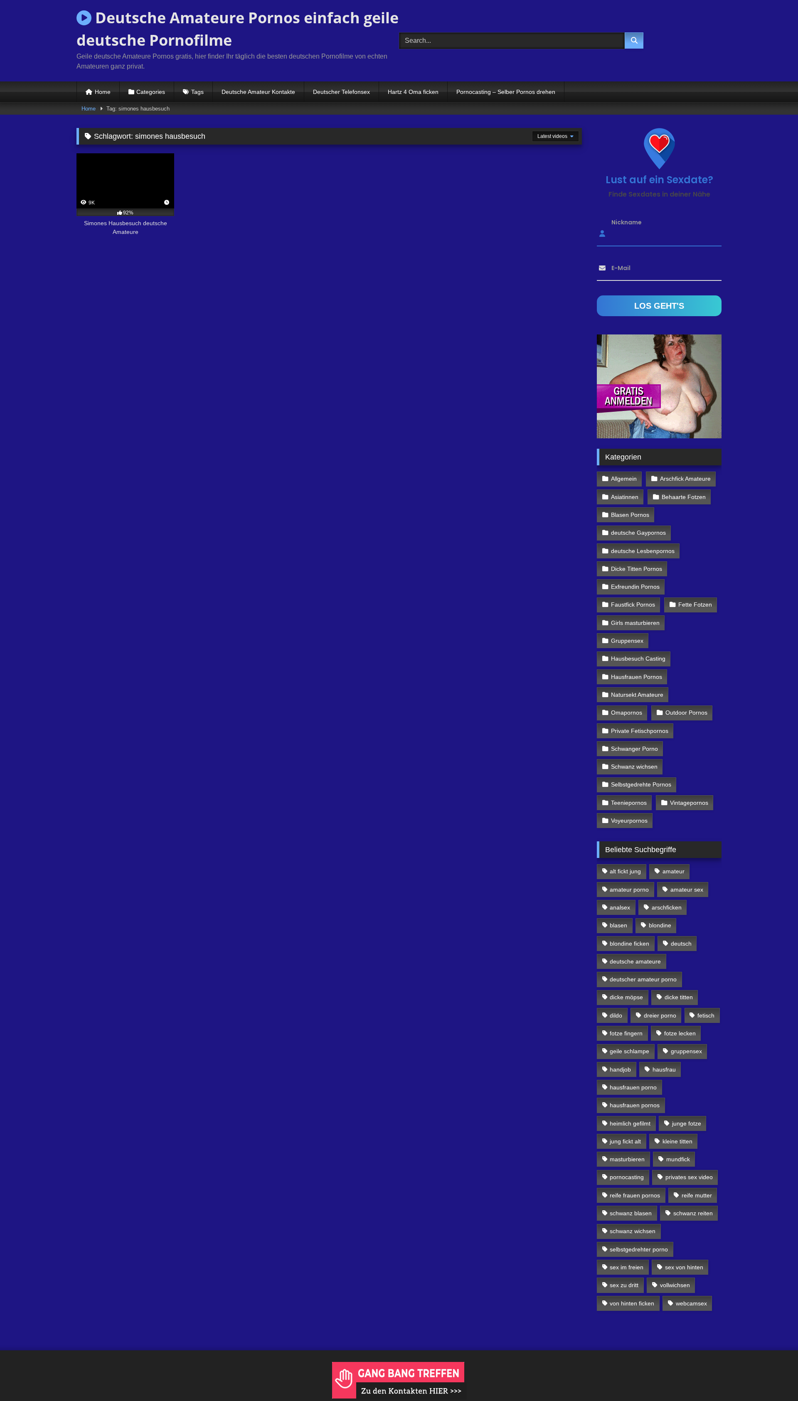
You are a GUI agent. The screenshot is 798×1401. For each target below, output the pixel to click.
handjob (620, 1069)
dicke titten (679, 997)
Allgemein (624, 478)
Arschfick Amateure (685, 478)
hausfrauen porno (633, 1087)
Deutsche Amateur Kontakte (258, 91)
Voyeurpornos (629, 820)
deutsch (681, 943)
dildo (616, 1015)
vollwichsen (675, 1285)
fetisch (705, 1015)
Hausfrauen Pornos (636, 676)
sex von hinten (684, 1267)
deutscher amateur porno (643, 979)
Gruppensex (627, 640)
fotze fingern (626, 1033)
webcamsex (691, 1303)
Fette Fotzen (695, 604)
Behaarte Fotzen (684, 497)
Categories (150, 91)
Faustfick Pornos (633, 604)
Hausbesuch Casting (638, 658)
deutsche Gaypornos (638, 532)
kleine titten (677, 1141)
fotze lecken (680, 1033)
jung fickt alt (625, 1141)
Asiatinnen (624, 497)
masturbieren (627, 1159)
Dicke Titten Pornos (636, 568)
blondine (660, 925)
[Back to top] (772, 1376)
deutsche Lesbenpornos (643, 551)
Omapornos (626, 712)
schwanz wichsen (632, 1231)
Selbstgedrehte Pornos (641, 784)
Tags (197, 91)
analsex (620, 907)
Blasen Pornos (630, 514)
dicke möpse (626, 997)
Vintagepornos (689, 802)
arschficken (667, 907)
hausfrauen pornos (635, 1105)
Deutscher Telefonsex (341, 91)
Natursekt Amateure (637, 694)
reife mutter (697, 1195)
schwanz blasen (631, 1213)
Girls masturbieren (635, 622)
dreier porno (660, 1015)
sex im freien (626, 1267)
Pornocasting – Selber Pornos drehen (505, 91)
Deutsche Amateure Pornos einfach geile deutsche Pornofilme (237, 28)
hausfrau (664, 1069)
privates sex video (689, 1177)
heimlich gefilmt (630, 1123)
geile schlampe (629, 1051)
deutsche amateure (635, 961)
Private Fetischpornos (639, 731)
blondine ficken (629, 943)
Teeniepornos (629, 802)
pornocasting (627, 1177)
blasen (618, 925)
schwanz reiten (693, 1213)
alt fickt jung (625, 871)
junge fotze (686, 1123)
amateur (674, 871)
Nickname (626, 222)
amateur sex (686, 889)
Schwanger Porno (634, 748)
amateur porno (629, 889)
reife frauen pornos (635, 1195)
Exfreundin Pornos (635, 586)
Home (103, 91)
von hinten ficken (632, 1303)
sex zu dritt (624, 1285)
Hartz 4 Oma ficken (413, 91)
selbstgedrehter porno (639, 1249)
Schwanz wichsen (634, 766)
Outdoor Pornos (686, 712)
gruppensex (686, 1051)
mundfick (678, 1159)
